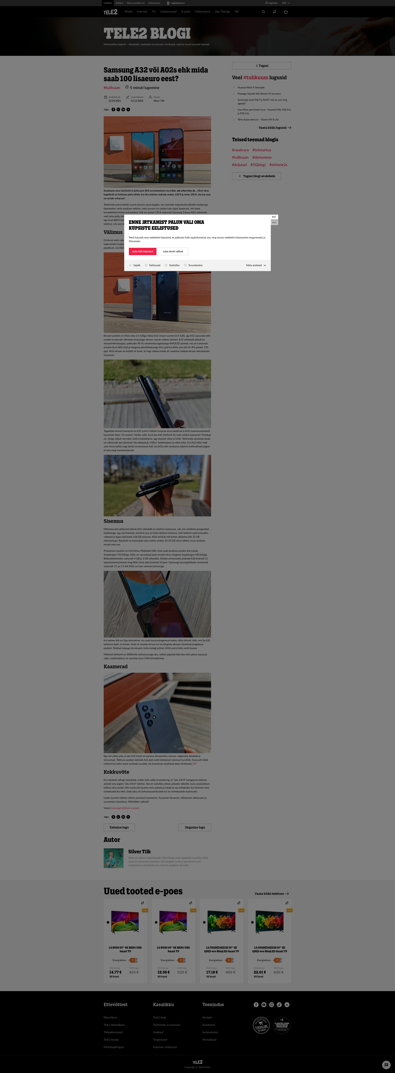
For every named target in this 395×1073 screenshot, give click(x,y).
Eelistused (154, 265)
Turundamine (195, 265)
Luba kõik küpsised (142, 251)
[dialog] (197, 243)
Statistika (174, 265)
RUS (274, 223)
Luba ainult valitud (173, 251)
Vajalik (136, 265)
